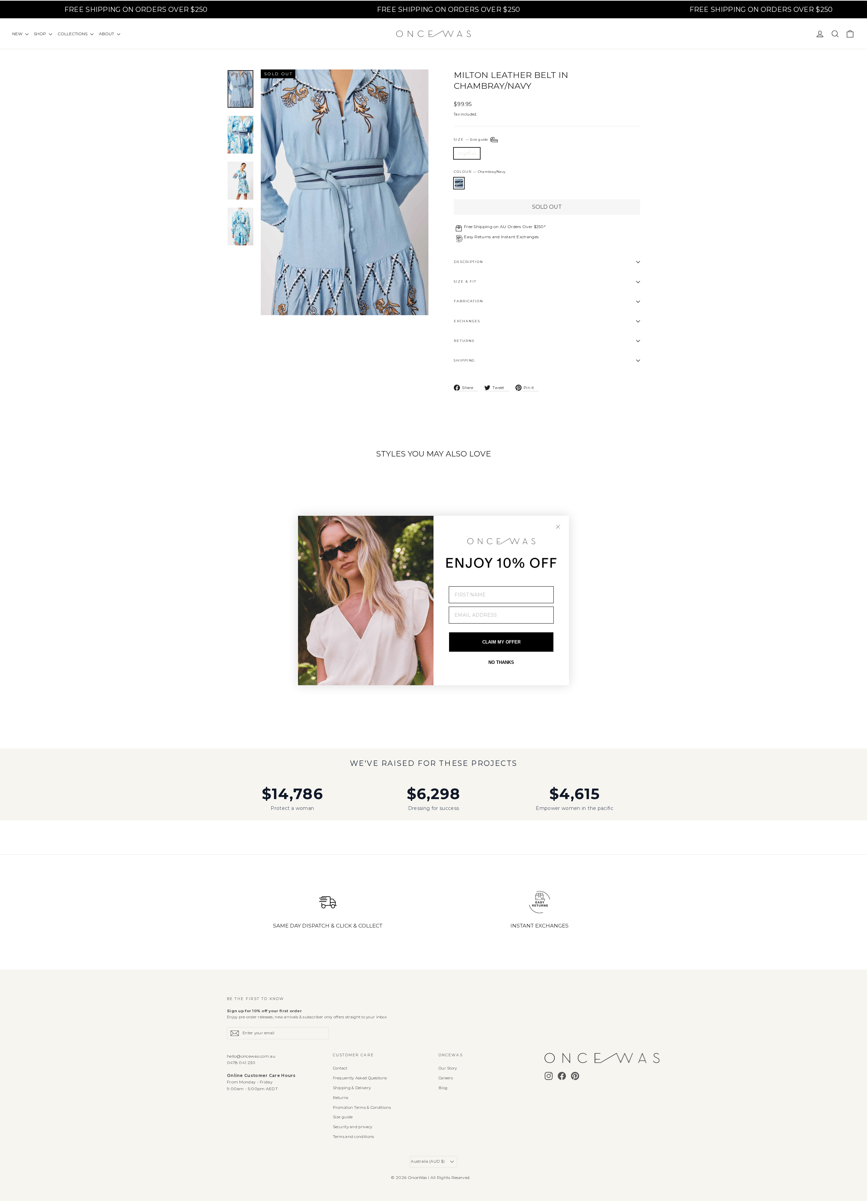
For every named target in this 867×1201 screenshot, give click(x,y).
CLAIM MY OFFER (501, 642)
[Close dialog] (558, 527)
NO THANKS (501, 662)
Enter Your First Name (481, 581)
